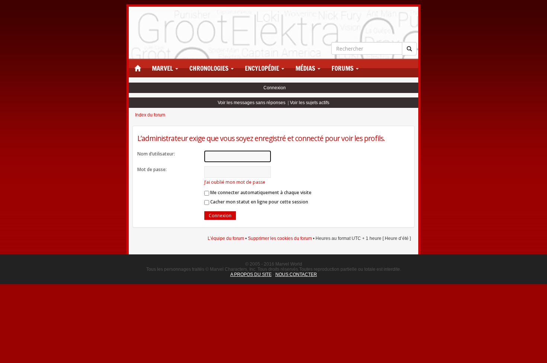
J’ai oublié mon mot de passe (234, 182)
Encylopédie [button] (263, 68)
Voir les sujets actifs (309, 102)
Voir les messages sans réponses (251, 102)
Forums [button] (343, 68)
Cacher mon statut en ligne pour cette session (258, 202)
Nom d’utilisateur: (156, 154)
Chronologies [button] (209, 68)
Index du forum (150, 115)
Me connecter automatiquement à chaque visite (260, 192)
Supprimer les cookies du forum (280, 238)
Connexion (274, 87)
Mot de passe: (152, 169)
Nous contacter (296, 274)
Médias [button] (306, 68)
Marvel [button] (163, 68)
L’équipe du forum (226, 238)
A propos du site (251, 274)
